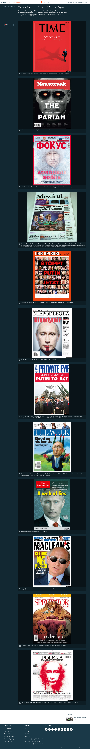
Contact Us (6, 744)
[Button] (6, 22)
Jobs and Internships (9, 736)
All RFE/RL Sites (8, 741)
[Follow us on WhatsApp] (68, 729)
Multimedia (27, 736)
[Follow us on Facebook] (62, 729)
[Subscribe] (71, 729)
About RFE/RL (7, 728)
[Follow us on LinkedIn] (65, 729)
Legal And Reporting (9, 739)
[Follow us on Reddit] (49, 729)
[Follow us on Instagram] (52, 729)
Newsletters (27, 733)
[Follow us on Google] (55, 729)
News (26, 728)
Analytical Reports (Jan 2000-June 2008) (34, 744)
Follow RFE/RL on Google (71, 2)
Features (27, 731)
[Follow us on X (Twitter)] (59, 729)
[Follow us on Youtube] (46, 729)
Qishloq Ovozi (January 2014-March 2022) (34, 739)
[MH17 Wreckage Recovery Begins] (69, 719)
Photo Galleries (16, 2)
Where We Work (8, 731)
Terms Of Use (7, 733)
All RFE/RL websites (82, 2)
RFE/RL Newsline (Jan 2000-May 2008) (34, 741)
